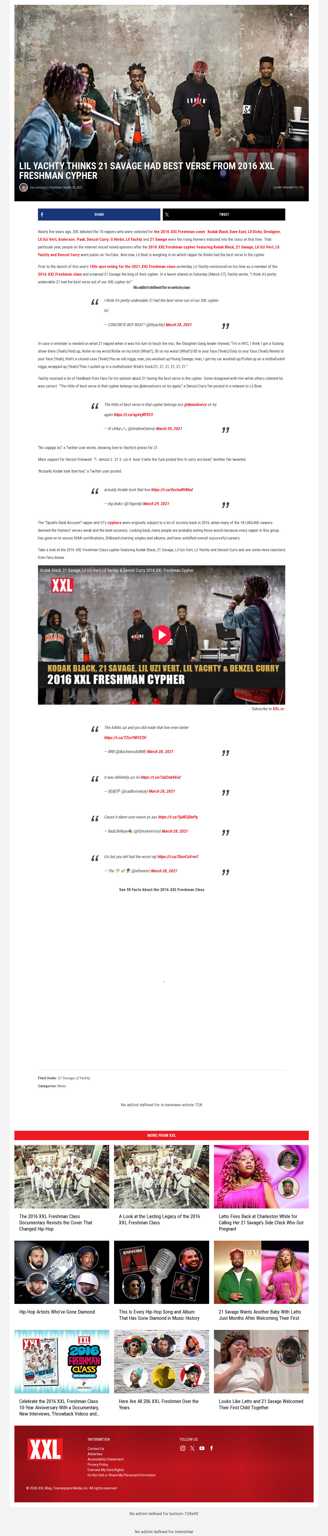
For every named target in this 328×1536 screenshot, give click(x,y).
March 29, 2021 (156, 503)
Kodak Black (217, 231)
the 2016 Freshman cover (179, 231)
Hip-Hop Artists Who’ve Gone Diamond (57, 1312)
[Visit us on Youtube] (204, 1448)
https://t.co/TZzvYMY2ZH (125, 737)
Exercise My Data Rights (106, 1470)
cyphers (115, 522)
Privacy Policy (98, 1464)
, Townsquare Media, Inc (70, 1488)
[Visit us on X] (194, 1448)
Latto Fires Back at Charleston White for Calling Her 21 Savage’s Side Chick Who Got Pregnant (261, 1223)
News (62, 1086)
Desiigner (272, 231)
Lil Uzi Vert (47, 239)
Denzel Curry (98, 239)
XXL (276, 708)
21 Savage (158, 239)
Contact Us (96, 1449)
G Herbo (117, 239)
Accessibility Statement (106, 1459)
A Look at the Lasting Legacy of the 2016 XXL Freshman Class (159, 1219)
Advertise (95, 1454)
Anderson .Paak (71, 239)
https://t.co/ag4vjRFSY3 (133, 414)
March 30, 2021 (169, 428)
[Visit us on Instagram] (184, 1448)
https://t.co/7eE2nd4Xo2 (160, 777)
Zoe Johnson (38, 187)
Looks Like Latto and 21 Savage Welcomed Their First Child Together (261, 1404)
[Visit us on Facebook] (213, 1448)
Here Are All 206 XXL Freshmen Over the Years (159, 1404)
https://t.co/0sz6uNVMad (171, 489)
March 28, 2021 (178, 324)
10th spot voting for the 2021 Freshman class (133, 266)
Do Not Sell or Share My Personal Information (122, 1475)
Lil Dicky (255, 231)
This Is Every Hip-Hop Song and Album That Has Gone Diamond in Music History (159, 1315)
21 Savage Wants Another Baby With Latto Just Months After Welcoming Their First (260, 1315)
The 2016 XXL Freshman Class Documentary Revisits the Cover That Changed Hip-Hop (55, 1222)
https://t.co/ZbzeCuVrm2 (177, 856)
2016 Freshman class (60, 274)
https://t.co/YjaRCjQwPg (178, 817)
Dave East (238, 231)
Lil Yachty (134, 239)
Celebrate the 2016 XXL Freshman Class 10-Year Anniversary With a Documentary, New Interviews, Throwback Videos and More (59, 1407)
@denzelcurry (195, 404)
